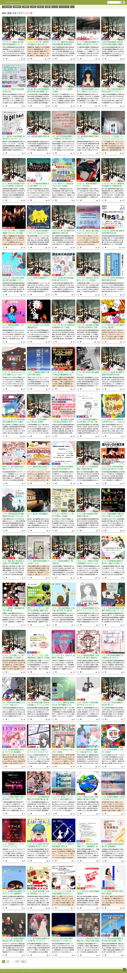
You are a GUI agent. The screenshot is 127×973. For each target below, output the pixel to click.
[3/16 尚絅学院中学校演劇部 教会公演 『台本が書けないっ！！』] (63, 453)
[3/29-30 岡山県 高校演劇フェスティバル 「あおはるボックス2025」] (39, 217)
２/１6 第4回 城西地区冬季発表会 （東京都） (112, 892)
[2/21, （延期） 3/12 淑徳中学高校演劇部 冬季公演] (63, 830)
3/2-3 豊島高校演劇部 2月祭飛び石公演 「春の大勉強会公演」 (88, 656)
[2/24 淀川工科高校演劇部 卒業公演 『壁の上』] (113, 689)
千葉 (103, 133)
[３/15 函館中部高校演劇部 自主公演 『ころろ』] (39, 547)
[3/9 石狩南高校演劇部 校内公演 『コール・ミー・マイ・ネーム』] (88, 594)
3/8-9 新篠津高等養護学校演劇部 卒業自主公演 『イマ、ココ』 (113, 609)
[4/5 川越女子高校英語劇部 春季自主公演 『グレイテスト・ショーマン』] (113, 75)
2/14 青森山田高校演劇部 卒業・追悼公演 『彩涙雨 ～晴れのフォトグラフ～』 (112, 940)
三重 (103, 180)
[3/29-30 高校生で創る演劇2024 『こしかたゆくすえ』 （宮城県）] (88, 217)
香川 (36, 39)
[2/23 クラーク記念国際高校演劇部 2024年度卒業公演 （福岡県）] (39, 783)
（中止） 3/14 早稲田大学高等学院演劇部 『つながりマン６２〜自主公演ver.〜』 (88, 562)
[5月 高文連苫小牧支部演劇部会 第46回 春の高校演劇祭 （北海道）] (39, 75)
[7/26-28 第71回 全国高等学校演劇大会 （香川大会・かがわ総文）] (39, 28)
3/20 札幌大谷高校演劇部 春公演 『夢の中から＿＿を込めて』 (113, 421)
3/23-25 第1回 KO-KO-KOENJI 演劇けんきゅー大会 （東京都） (14, 373)
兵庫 (29, 416)
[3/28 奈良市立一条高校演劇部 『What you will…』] (88, 689)
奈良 (78, 699)
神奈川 (54, 227)
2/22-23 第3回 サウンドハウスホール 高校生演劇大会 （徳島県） (63, 798)
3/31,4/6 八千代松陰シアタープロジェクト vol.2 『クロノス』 (113, 137)
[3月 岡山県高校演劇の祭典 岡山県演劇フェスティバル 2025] (39, 689)
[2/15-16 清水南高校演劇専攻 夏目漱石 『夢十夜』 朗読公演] (14, 925)
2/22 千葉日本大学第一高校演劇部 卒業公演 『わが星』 (87, 798)
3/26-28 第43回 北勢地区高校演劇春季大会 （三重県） (63, 326)
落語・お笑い (61, 180)
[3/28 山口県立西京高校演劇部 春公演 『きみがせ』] (63, 264)
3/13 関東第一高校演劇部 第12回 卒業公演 (14, 609)
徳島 (54, 794)
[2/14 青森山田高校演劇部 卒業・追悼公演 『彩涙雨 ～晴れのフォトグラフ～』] (113, 925)
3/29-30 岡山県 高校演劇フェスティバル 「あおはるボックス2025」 (38, 232)
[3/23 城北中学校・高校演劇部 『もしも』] (88, 358)
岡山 (29, 227)
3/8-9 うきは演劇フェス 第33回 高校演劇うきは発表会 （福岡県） (14, 656)
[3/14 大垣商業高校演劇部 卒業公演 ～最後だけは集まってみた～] (113, 547)
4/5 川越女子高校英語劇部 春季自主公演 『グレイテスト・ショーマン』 (113, 90)
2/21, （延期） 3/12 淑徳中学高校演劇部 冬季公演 (63, 845)
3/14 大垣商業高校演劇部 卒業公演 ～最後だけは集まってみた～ (113, 562)
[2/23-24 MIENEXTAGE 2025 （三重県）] (63, 736)
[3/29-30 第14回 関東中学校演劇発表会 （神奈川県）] (63, 217)
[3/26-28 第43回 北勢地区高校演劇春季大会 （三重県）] (63, 311)
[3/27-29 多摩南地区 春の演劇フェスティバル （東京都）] (88, 264)
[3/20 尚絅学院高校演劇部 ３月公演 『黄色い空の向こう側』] (88, 406)
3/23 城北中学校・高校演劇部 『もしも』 (88, 373)
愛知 (78, 322)
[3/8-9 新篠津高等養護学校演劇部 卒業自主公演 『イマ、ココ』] (113, 594)
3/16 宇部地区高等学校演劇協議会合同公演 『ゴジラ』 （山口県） (14, 515)
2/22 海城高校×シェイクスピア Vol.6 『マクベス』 (13, 845)
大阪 (54, 133)
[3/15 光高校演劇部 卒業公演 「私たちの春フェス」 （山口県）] (113, 500)
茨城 (29, 275)
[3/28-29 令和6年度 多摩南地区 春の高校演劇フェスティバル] (14, 264)
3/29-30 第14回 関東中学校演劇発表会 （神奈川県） (63, 232)
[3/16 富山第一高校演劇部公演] (39, 500)
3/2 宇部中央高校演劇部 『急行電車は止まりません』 (112, 656)
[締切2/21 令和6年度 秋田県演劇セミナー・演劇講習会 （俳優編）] (88, 830)
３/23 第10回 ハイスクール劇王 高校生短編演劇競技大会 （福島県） (63, 373)
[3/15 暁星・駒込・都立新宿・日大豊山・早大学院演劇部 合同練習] (14, 547)
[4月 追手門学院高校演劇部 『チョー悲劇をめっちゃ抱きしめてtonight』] (63, 123)
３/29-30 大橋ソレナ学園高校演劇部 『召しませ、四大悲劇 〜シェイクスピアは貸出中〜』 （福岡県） (14, 232)
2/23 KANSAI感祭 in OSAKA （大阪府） (112, 751)
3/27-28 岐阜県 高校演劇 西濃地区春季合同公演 (113, 279)
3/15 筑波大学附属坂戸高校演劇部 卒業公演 (87, 515)
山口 (54, 275)
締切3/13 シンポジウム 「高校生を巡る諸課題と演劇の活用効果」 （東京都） (38, 609)
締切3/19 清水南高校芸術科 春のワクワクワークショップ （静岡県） (13, 468)
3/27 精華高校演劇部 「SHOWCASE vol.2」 (13, 326)
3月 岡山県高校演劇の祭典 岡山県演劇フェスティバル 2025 (38, 704)
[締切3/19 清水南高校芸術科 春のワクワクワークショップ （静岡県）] (14, 453)
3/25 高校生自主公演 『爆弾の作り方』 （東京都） (113, 326)
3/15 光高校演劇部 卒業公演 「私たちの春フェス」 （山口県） (112, 515)
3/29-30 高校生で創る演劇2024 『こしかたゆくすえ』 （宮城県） (88, 232)
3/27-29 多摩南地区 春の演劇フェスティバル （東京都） (88, 279)
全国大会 (30, 39)
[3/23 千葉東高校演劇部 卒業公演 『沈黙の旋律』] (39, 358)
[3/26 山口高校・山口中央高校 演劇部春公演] (39, 311)
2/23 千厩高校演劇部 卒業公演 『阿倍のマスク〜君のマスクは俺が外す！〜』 (13, 798)
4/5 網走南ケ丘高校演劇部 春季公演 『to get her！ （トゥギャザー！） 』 (14, 137)
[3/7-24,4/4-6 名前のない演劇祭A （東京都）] (63, 642)
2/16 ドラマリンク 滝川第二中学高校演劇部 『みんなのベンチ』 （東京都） (63, 892)
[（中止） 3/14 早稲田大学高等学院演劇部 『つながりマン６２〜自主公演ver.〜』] (88, 547)
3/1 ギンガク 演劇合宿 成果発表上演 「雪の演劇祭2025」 (63, 704)
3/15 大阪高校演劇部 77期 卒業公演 (62, 562)
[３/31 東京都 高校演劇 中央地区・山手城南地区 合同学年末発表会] (14, 170)
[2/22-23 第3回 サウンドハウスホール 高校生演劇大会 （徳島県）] (63, 783)
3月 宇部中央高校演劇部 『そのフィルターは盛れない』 (14, 704)
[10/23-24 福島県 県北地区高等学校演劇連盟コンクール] (14, 28)
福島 (4, 39)
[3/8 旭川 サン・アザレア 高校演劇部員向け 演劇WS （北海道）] (39, 642)
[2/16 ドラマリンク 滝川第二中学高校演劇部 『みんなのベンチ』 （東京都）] (63, 877)
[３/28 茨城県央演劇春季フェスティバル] (39, 264)
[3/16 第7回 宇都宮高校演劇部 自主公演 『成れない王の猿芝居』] (113, 453)
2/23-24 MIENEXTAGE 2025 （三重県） (63, 751)
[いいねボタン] (6, 59)
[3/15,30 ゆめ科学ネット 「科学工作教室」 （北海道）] (63, 500)
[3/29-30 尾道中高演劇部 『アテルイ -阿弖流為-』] (88, 170)
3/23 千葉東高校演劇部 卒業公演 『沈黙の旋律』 (38, 373)
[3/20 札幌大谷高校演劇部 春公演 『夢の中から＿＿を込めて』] (113, 406)
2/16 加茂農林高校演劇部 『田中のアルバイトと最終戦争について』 (14, 892)
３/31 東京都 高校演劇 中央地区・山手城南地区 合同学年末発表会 (14, 185)
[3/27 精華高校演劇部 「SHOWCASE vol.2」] (14, 311)
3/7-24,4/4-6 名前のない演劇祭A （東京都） (63, 656)
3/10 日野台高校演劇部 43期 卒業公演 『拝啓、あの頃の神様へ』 (63, 609)
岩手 (4, 86)
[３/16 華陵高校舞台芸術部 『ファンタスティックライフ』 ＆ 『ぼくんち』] (39, 453)
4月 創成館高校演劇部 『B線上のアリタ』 (88, 137)
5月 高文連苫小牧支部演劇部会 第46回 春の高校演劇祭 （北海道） (38, 90)
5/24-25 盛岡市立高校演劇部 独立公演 (13, 90)
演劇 (8, 39)
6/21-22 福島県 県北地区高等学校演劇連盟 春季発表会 (63, 43)
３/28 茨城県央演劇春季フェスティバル (38, 279)
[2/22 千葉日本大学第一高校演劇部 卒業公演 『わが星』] (88, 783)
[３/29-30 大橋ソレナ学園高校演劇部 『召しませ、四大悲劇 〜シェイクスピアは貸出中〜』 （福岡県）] (14, 217)
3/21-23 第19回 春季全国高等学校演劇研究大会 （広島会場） (14, 421)
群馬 (78, 746)
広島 (78, 180)
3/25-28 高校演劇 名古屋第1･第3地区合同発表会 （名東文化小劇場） (88, 326)
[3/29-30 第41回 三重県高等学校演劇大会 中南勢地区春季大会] (113, 170)
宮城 (78, 227)
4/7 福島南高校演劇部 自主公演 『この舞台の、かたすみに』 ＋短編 (88, 90)
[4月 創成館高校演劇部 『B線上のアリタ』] (88, 123)
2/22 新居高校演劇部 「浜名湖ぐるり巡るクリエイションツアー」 (113, 798)
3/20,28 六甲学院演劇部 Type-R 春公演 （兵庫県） (38, 421)
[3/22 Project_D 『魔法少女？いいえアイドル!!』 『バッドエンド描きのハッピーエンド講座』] (39, 736)
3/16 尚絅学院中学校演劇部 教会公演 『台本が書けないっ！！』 (62, 468)
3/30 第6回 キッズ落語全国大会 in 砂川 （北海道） (62, 185)
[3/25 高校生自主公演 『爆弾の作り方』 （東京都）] (113, 311)
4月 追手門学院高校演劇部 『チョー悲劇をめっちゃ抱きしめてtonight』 (63, 137)
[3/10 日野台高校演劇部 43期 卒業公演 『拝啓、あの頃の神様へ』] (63, 594)
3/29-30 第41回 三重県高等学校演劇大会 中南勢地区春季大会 (113, 185)
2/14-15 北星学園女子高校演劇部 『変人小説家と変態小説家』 (88, 940)
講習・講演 (39, 605)
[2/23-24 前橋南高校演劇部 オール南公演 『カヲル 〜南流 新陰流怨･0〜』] (88, 736)
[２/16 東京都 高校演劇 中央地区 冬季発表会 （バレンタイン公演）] (39, 877)
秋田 (78, 841)
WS (22, 463)
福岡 (4, 227)
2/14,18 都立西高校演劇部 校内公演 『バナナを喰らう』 (62, 940)
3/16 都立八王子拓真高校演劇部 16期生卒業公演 (87, 468)
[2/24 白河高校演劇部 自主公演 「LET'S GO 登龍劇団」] (14, 736)
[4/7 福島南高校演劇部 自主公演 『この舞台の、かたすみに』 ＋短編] (88, 75)
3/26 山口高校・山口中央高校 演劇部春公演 (38, 326)
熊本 (29, 746)
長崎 (78, 133)
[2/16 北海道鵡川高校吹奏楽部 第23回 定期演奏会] (113, 830)
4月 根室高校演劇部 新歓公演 (38, 136)
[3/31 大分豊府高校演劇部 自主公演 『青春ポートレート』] (39, 170)
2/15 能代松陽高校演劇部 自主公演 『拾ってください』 (38, 940)
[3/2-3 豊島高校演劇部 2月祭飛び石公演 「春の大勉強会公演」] (88, 642)
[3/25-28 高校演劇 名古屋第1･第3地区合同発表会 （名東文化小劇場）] (88, 311)
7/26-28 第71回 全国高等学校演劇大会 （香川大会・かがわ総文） (38, 43)
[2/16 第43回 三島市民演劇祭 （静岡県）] (88, 877)
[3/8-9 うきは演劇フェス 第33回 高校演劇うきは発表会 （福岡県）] (14, 642)
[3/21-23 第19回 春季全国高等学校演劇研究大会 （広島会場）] (14, 406)
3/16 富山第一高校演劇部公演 (38, 515)
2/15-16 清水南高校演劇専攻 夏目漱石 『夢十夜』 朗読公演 (14, 940)
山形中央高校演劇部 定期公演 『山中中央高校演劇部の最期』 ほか (112, 43)
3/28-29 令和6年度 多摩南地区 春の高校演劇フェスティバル (13, 279)
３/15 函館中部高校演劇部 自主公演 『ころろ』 (38, 562)
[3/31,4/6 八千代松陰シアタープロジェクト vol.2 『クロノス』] (113, 123)
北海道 (29, 86)
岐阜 (103, 227)
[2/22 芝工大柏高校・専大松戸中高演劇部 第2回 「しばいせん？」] (39, 830)
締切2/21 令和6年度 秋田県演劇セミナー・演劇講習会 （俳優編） (88, 845)
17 (17, 961)
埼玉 (103, 86)
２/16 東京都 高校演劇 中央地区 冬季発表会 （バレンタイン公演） (38, 892)
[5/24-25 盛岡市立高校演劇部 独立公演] (14, 75)
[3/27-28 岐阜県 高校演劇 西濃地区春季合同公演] (113, 264)
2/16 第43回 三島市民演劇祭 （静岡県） (88, 892)
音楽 (87, 39)
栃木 (103, 463)
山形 (103, 39)
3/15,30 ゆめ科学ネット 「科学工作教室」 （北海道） (63, 515)
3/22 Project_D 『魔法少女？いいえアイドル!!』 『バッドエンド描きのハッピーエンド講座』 (38, 751)
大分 (78, 39)
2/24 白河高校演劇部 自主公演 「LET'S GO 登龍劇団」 (13, 751)
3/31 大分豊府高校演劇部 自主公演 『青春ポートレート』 (38, 185)
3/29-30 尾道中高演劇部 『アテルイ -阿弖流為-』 (88, 185)
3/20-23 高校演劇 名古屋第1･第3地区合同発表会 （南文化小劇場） (63, 421)
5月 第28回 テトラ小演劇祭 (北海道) (62, 90)
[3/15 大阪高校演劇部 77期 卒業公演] (63, 547)
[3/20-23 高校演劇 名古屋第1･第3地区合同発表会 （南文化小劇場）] (63, 406)
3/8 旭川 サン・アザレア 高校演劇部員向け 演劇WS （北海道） (38, 656)
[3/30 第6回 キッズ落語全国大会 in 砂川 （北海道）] (63, 170)
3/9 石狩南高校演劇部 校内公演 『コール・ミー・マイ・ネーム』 (88, 609)
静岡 (4, 463)
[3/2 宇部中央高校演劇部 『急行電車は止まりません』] (113, 642)
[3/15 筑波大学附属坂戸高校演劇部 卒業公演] (88, 500)
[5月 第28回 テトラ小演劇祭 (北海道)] (63, 75)
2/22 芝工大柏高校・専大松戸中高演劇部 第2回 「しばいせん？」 (38, 845)
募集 (68, 180)
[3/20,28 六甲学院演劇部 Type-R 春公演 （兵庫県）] (39, 406)
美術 (17, 463)
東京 (4, 180)
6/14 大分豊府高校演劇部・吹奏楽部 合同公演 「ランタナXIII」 (88, 43)
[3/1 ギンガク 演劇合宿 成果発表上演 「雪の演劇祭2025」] (63, 689)
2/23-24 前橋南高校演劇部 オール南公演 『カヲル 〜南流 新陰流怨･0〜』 (88, 751)
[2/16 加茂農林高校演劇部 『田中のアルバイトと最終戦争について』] (14, 877)
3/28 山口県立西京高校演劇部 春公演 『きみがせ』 (63, 279)
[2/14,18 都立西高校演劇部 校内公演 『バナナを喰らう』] (63, 925)
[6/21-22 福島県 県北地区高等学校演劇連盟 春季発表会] (63, 28)
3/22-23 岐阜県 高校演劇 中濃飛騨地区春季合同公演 (113, 373)
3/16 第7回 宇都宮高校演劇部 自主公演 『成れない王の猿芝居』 (113, 468)
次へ (23, 961)
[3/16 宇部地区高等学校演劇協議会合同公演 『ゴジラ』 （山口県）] (14, 500)
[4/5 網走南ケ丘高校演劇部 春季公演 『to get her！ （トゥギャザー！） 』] (14, 123)
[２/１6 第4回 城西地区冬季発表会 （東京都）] (113, 877)
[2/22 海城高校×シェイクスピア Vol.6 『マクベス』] (14, 830)
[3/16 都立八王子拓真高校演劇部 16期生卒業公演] (88, 453)
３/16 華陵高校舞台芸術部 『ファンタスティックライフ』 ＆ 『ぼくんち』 (38, 468)
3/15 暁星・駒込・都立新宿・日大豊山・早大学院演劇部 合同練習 (14, 562)
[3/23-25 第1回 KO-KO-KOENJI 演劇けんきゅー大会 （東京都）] (14, 358)
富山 (29, 511)
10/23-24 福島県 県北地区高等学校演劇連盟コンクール (13, 43)
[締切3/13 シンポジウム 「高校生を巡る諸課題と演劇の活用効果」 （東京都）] (39, 594)
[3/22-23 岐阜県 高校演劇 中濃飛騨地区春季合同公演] (113, 358)
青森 (103, 935)
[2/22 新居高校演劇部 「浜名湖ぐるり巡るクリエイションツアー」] (113, 783)
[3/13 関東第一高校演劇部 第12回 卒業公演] (14, 594)
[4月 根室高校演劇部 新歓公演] (39, 123)
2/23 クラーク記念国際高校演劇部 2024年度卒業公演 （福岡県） (38, 798)
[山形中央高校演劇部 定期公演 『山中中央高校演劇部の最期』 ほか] (113, 28)
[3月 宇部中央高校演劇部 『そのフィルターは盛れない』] (14, 689)
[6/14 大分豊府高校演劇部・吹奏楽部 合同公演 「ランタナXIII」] (88, 28)
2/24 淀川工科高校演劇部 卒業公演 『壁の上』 (113, 704)
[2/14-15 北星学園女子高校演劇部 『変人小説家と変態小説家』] (88, 925)
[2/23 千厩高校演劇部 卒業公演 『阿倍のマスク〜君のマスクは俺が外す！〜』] (14, 783)
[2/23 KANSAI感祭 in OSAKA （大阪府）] (113, 736)
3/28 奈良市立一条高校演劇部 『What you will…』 (87, 704)
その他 (64, 511)
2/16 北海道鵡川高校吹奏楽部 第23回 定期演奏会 (113, 845)
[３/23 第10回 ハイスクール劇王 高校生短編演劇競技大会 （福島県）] (63, 358)
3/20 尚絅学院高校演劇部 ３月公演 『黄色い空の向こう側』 (87, 421)
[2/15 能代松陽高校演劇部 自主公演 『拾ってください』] (39, 925)
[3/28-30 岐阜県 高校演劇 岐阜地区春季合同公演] (113, 217)
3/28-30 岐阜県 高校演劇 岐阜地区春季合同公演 (113, 232)
